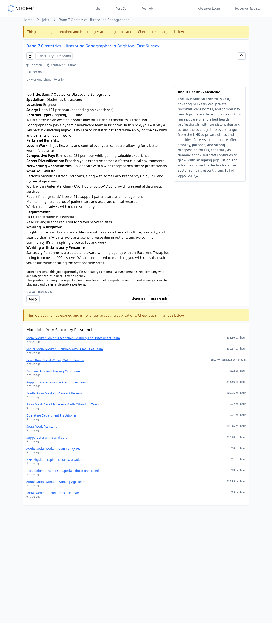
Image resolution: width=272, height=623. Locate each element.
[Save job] (242, 56)
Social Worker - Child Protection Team (53, 493)
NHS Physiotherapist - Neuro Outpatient (55, 460)
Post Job (147, 8)
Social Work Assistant (41, 426)
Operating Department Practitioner (51, 415)
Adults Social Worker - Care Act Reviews (54, 393)
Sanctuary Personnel (54, 56)
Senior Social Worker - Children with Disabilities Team (64, 349)
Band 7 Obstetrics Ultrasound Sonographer (94, 19)
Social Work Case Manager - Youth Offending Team (62, 404)
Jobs (98, 8)
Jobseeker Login (208, 8)
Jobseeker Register (248, 8)
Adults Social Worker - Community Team (54, 449)
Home (28, 19)
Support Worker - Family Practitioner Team (56, 382)
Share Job (139, 299)
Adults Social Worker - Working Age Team (55, 482)
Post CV (121, 8)
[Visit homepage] (21, 8)
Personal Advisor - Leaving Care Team (53, 371)
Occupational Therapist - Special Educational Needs (63, 471)
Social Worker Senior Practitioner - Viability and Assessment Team (73, 338)
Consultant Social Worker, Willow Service (55, 360)
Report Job (159, 299)
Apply (33, 299)
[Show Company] (30, 56)
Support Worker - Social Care (46, 437)
